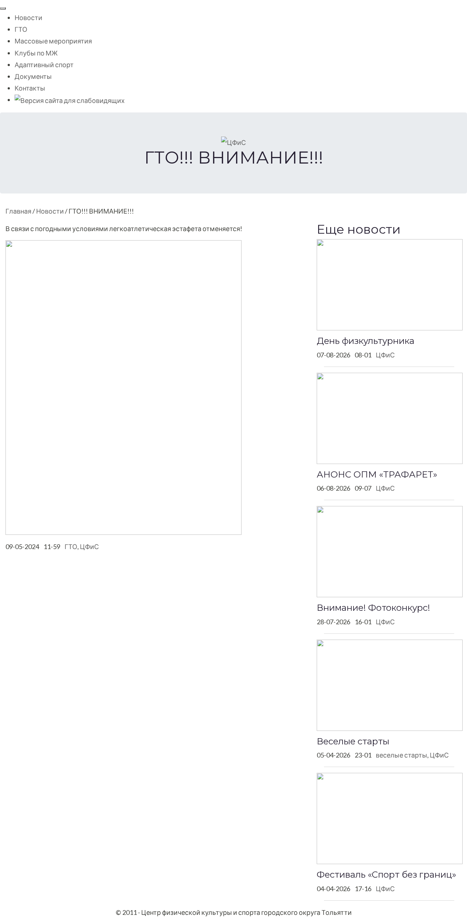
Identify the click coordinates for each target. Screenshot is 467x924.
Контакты (30, 88)
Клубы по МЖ (36, 53)
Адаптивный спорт (44, 65)
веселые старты (401, 755)
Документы (33, 76)
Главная (18, 211)
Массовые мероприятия (53, 41)
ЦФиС (89, 546)
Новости (28, 18)
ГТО (21, 29)
